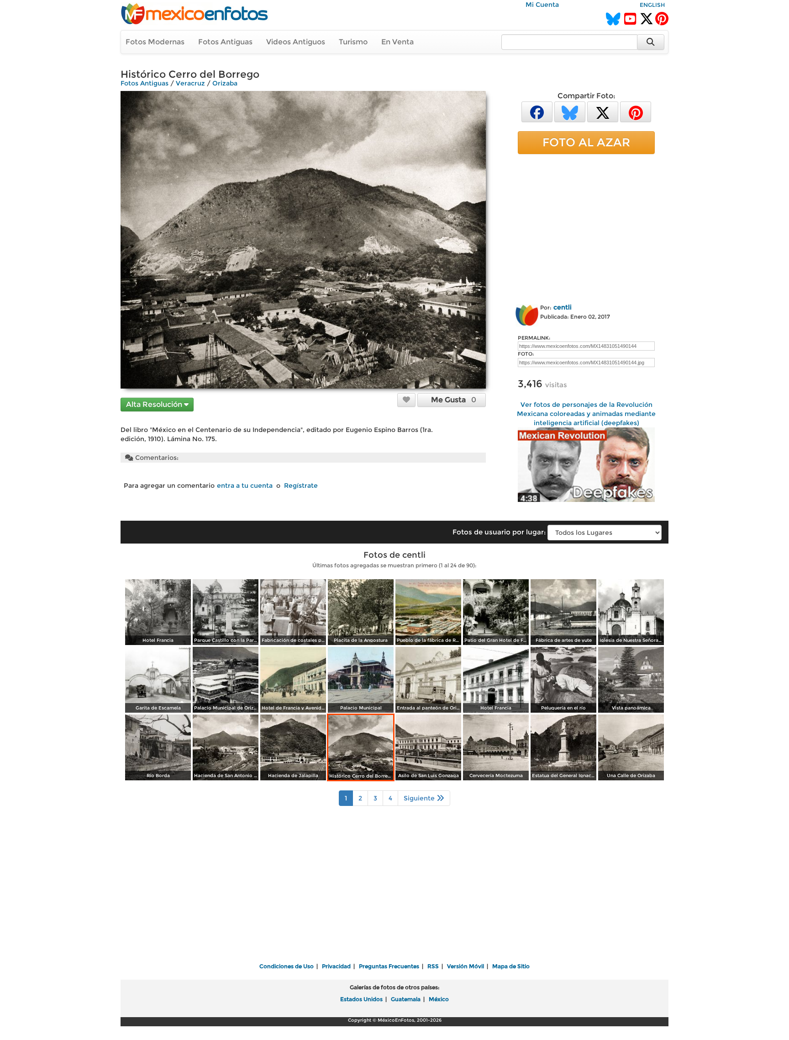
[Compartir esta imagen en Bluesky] (569, 111)
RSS (433, 966)
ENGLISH (652, 4)
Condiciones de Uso (286, 966)
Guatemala (406, 999)
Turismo (353, 41)
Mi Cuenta (542, 4)
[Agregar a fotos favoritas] (406, 399)
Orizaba (224, 83)
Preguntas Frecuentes (389, 966)
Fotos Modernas (155, 41)
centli (562, 307)
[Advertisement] (586, 227)
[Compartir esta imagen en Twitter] (602, 111)
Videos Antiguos (295, 41)
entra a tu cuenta (245, 485)
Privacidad (336, 966)
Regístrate (301, 485)
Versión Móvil (465, 966)
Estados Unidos (361, 999)
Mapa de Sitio (511, 966)
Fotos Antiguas (225, 41)
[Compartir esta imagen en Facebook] (536, 111)
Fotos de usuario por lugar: (499, 532)
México (439, 999)
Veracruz (190, 83)
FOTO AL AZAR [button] (586, 142)
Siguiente (420, 798)
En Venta (397, 41)
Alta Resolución (155, 404)
